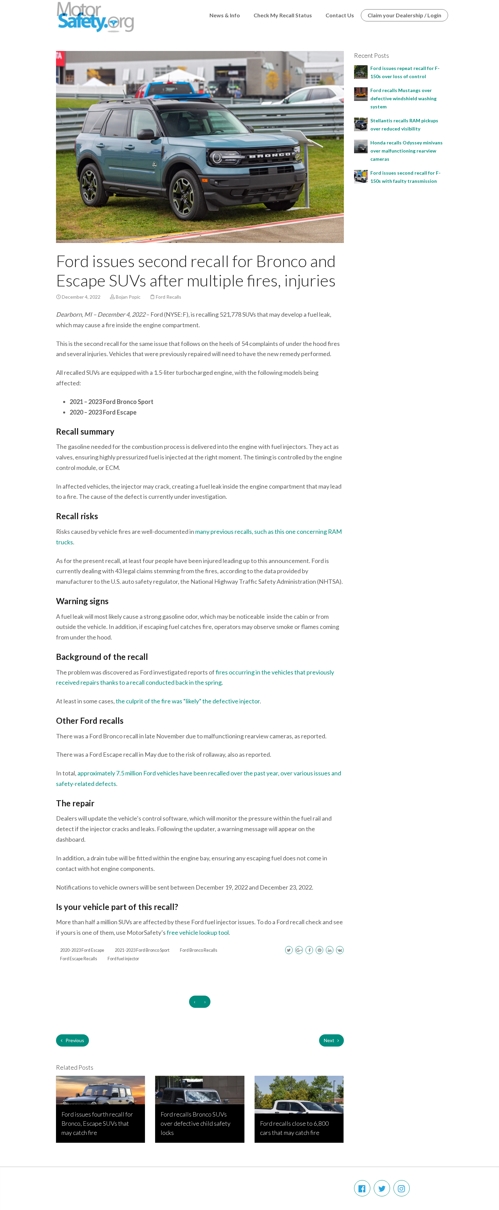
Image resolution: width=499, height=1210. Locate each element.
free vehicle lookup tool (198, 932)
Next (329, 1040)
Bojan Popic (128, 297)
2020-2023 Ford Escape (82, 950)
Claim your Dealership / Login (404, 15)
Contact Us (340, 15)
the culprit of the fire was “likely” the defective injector (188, 701)
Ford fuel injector (123, 958)
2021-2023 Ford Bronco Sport (142, 950)
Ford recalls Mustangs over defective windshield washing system (403, 98)
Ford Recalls (168, 297)
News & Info (224, 15)
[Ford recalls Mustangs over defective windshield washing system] (361, 93)
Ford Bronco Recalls (198, 950)
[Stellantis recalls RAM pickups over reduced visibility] (361, 123)
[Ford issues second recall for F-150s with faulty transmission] (361, 176)
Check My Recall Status (283, 15)
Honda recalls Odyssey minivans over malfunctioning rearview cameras (406, 151)
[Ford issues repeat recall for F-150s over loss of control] (361, 71)
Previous (74, 1040)
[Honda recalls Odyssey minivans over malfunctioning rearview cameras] (361, 145)
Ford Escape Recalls (78, 958)
